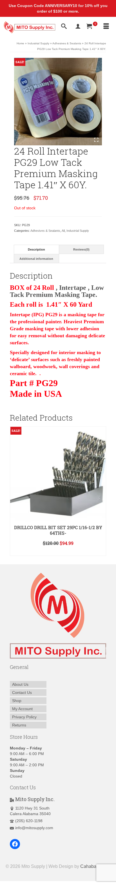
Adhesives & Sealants (45, 230)
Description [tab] (36, 249)
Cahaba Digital (95, 866)
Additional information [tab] (36, 258)
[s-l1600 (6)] (58, 101)
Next (101, 491)
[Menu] (106, 26)
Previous (15, 491)
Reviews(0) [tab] (81, 249)
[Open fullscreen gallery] (96, 139)
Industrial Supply (77, 230)
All (63, 230)
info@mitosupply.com (34, 828)
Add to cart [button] (58, 551)
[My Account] (78, 26)
